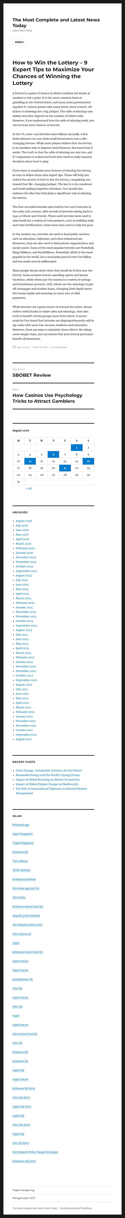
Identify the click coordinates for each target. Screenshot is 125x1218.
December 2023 (26, 611)
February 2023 (25, 657)
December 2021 (25, 721)
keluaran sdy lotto (24, 1161)
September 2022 (26, 680)
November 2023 (26, 616)
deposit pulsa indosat (26, 915)
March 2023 (23, 652)
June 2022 (22, 693)
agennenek (23, 347)
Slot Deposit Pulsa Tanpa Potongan (35, 1152)
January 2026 (24, 552)
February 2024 (25, 602)
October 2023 (24, 621)
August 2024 (24, 575)
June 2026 (22, 530)
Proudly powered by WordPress (76, 1208)
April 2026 (22, 539)
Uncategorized (59, 347)
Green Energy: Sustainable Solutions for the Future (49, 770)
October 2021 (24, 730)
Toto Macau (20, 861)
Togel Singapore (23, 842)
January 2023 (24, 661)
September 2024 (26, 571)
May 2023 (22, 643)
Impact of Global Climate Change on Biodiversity (47, 784)
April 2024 (22, 593)
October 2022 (24, 675)
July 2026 (22, 525)
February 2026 (25, 548)
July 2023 (22, 634)
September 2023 (26, 625)
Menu (19, 42)
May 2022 (22, 698)
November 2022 (26, 671)
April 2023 (22, 648)
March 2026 (23, 543)
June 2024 (22, 584)
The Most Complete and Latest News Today (35, 1208)
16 (88, 461)
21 (65, 468)
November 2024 (26, 561)
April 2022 (22, 702)
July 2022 (22, 689)
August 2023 (24, 630)
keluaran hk (20, 851)
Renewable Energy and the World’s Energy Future (48, 775)
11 (30, 461)
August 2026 (24, 521)
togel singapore (23, 833)
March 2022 (23, 707)
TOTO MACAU (21, 870)
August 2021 (24, 739)
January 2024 (24, 607)
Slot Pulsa (19, 897)
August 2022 (24, 684)
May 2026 (22, 534)
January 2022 (24, 716)
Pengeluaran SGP (24, 1198)
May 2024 (22, 589)
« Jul (29, 488)
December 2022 (26, 666)
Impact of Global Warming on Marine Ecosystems (48, 779)
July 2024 (22, 580)
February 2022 (25, 711)
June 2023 (22, 639)
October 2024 (24, 566)
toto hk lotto (21, 1142)
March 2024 (23, 598)
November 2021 (26, 725)
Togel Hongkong (23, 1190)
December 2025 (26, 557)
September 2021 (26, 734)
